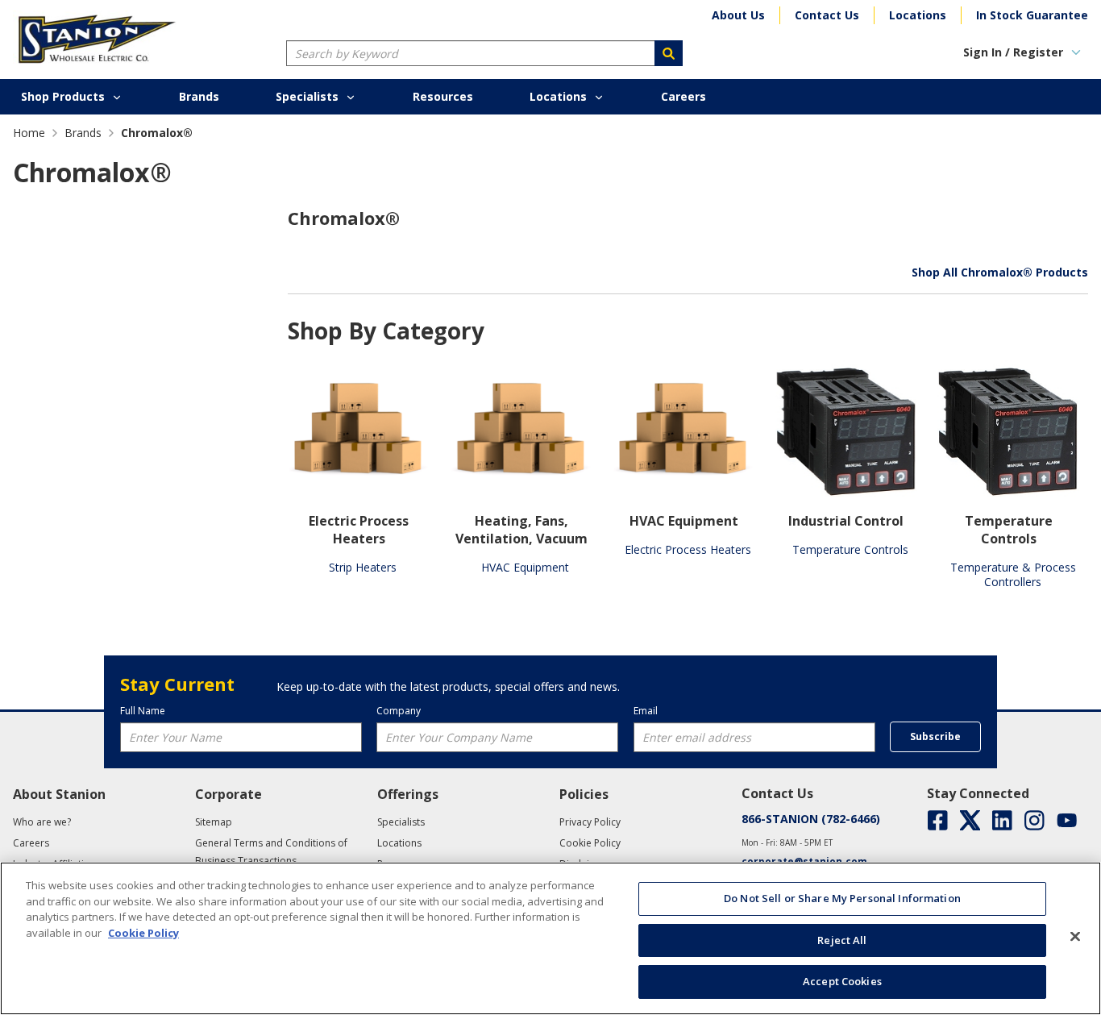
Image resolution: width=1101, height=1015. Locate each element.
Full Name (142, 710)
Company (398, 710)
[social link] (938, 820)
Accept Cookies (842, 981)
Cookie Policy (143, 933)
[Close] (1075, 937)
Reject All (841, 940)
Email (646, 710)
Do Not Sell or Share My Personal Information (842, 898)
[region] (550, 938)
